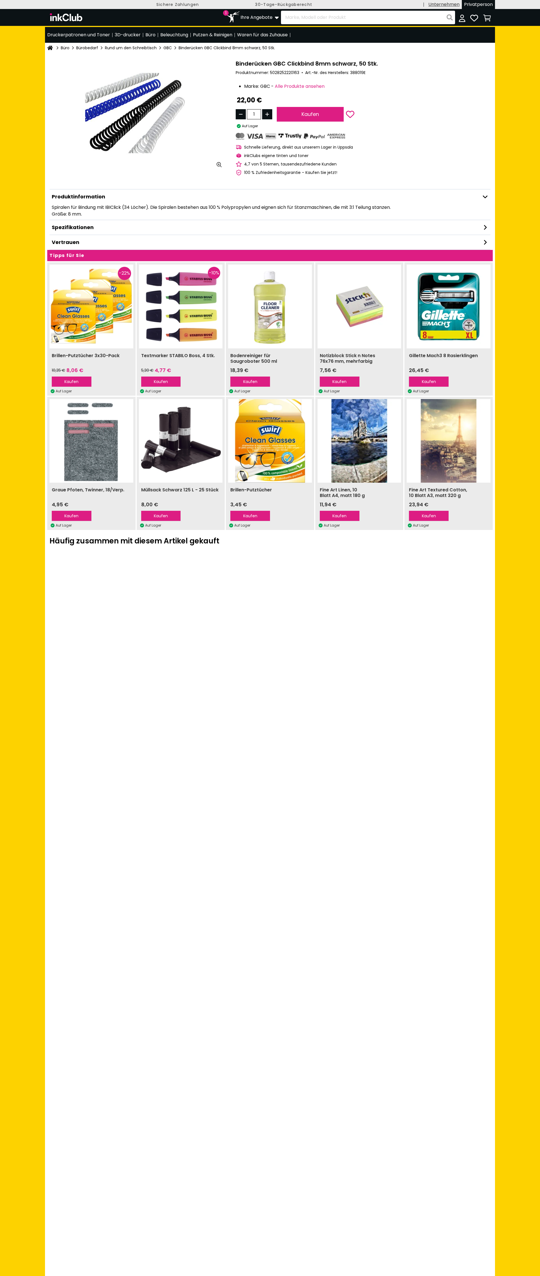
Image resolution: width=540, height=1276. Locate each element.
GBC (167, 48)
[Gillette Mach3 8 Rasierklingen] (448, 306)
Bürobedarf (87, 48)
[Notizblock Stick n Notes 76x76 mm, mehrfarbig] (359, 306)
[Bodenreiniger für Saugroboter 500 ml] (270, 306)
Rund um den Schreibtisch (131, 48)
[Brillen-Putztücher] (270, 441)
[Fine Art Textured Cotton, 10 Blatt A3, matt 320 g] (448, 441)
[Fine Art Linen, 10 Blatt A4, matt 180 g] (359, 441)
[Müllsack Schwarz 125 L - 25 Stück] (181, 441)
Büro (65, 48)
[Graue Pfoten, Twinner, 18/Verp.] (91, 441)
